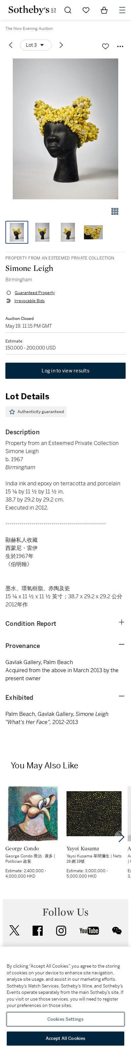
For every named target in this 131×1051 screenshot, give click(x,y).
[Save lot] (105, 46)
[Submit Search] (67, 10)
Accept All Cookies (65, 1038)
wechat (117, 930)
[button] (65, 129)
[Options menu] (120, 46)
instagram (61, 931)
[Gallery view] (115, 211)
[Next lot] (61, 45)
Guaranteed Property (35, 292)
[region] (65, 999)
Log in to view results (65, 371)
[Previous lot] (10, 45)
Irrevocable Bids (29, 301)
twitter (14, 930)
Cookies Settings (65, 1019)
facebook (38, 931)
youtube (89, 931)
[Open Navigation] (122, 10)
